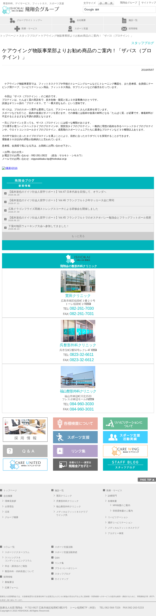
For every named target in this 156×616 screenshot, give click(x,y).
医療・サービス (29, 28)
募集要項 (9, 582)
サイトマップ (148, 2)
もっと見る (78, 236)
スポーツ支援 (81, 28)
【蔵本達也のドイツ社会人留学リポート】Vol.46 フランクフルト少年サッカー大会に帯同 (61, 201)
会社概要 (81, 20)
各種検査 (112, 501)
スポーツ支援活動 (64, 547)
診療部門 (112, 495)
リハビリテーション (118, 517)
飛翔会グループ (128, 2)
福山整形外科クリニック (68, 506)
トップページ (8, 35)
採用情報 (133, 28)
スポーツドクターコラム (17, 552)
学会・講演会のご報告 (16, 566)
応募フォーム (11, 587)
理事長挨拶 (10, 501)
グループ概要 (11, 517)
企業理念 (9, 506)
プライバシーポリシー (66, 568)
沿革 (7, 512)
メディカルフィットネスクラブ (123, 528)
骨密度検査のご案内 (123, 511)
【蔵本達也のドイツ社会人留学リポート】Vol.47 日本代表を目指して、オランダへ (57, 193)
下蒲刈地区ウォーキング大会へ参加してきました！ (38, 227)
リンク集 (59, 563)
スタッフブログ (28, 35)
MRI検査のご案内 (121, 505)
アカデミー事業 (116, 533)
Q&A (57, 557)
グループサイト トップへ (29, 20)
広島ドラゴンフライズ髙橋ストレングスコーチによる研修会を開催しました (53, 210)
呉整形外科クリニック (67, 501)
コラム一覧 (9, 547)
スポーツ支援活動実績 (66, 552)
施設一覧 (133, 20)
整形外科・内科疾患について (19, 571)
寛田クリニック (64, 495)
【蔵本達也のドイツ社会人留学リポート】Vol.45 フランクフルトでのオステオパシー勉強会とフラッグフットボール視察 (79, 219)
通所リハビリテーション (120, 522)
